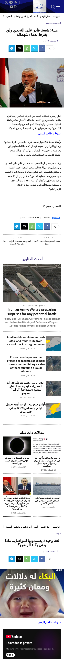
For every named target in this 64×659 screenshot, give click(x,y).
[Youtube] (11, 7)
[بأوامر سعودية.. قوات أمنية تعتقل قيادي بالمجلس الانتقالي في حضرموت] (53, 410)
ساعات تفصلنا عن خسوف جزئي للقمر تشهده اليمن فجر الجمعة (17, 461)
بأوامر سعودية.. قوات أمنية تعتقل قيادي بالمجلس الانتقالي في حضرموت (26, 408)
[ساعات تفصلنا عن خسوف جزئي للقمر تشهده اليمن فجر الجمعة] (17, 445)
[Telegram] (11, 2)
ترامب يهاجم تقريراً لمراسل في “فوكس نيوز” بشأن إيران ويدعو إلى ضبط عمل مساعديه (46, 462)
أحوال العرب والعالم (53, 23)
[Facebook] (20, 2)
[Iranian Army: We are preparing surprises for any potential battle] (32, 283)
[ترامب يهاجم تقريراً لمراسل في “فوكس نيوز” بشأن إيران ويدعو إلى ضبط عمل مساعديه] (47, 445)
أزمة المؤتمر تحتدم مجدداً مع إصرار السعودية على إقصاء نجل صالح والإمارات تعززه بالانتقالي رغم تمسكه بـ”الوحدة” (17, 503)
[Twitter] (6, 2)
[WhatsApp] (15, 7)
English (40, 305)
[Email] (19, 48)
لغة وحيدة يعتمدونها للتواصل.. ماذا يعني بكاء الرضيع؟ (17, 242)
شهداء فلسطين (33, 218)
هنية (23, 218)
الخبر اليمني (46, 218)
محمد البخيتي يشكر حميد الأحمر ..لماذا (47, 242)
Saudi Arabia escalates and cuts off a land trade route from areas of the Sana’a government (26, 341)
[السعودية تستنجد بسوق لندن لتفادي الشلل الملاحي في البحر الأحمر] (47, 486)
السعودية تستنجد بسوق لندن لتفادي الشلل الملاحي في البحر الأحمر (47, 501)
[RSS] (15, 2)
